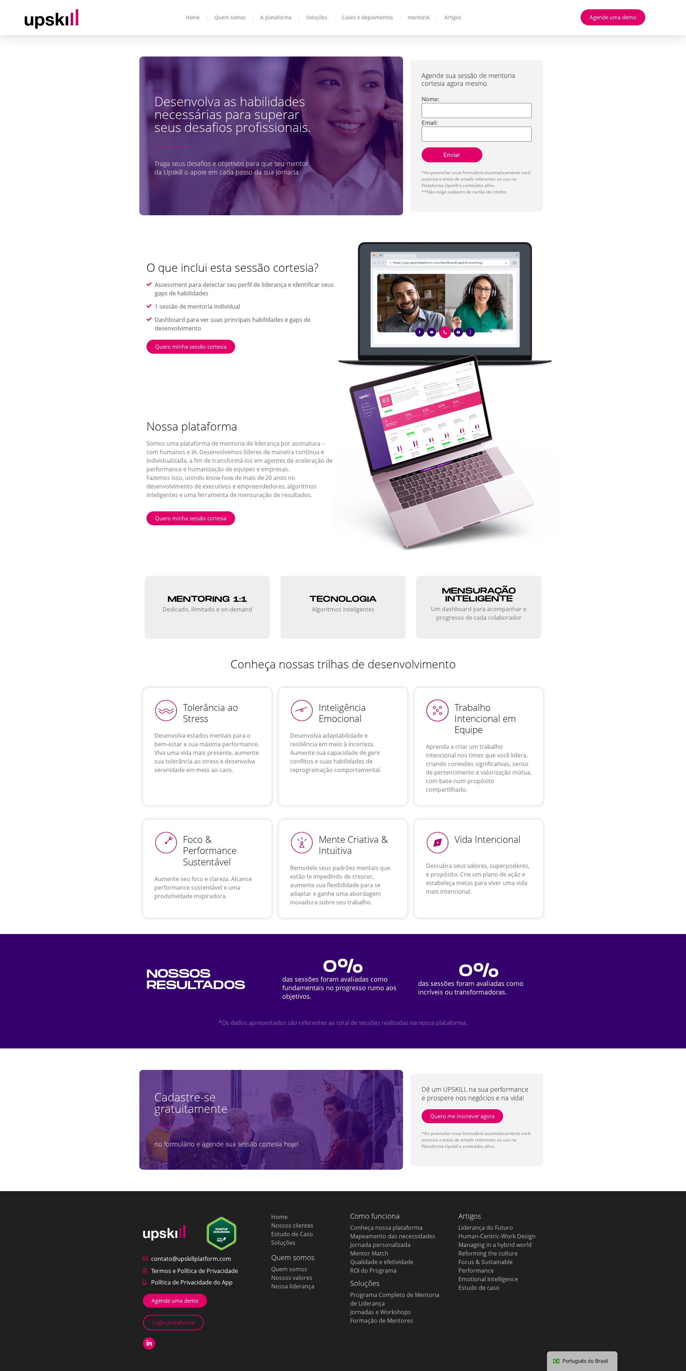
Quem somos (230, 17)
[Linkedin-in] (149, 1343)
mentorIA (419, 17)
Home (193, 17)
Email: (430, 123)
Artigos (452, 17)
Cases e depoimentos (367, 17)
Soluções (316, 17)
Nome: (430, 99)
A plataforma (276, 17)
